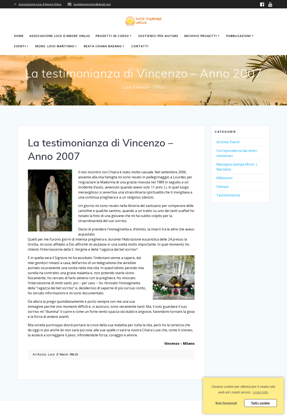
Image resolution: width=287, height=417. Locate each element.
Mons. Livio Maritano (54, 46)
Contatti (140, 46)
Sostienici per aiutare (158, 36)
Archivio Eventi (228, 142)
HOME (19, 36)
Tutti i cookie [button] (260, 403)
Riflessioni (224, 178)
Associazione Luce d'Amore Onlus (39, 4)
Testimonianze (228, 195)
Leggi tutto (260, 392)
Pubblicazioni (238, 36)
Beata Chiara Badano (103, 46)
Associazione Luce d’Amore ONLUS (59, 36)
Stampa (222, 186)
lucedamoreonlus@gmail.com (92, 4)
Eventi (20, 46)
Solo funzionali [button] (226, 403)
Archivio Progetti (200, 36)
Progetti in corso (112, 36)
